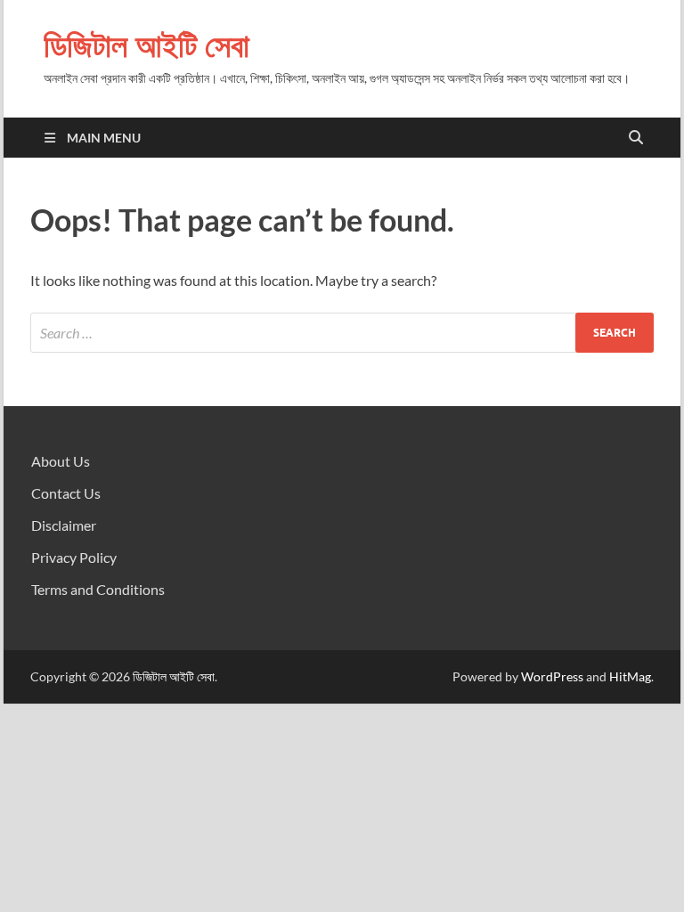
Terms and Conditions (98, 589)
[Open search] (636, 138)
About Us (60, 460)
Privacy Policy (74, 557)
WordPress (552, 676)
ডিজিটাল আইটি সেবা (146, 45)
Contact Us (66, 492)
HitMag (630, 676)
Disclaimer (63, 525)
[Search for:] (342, 333)
